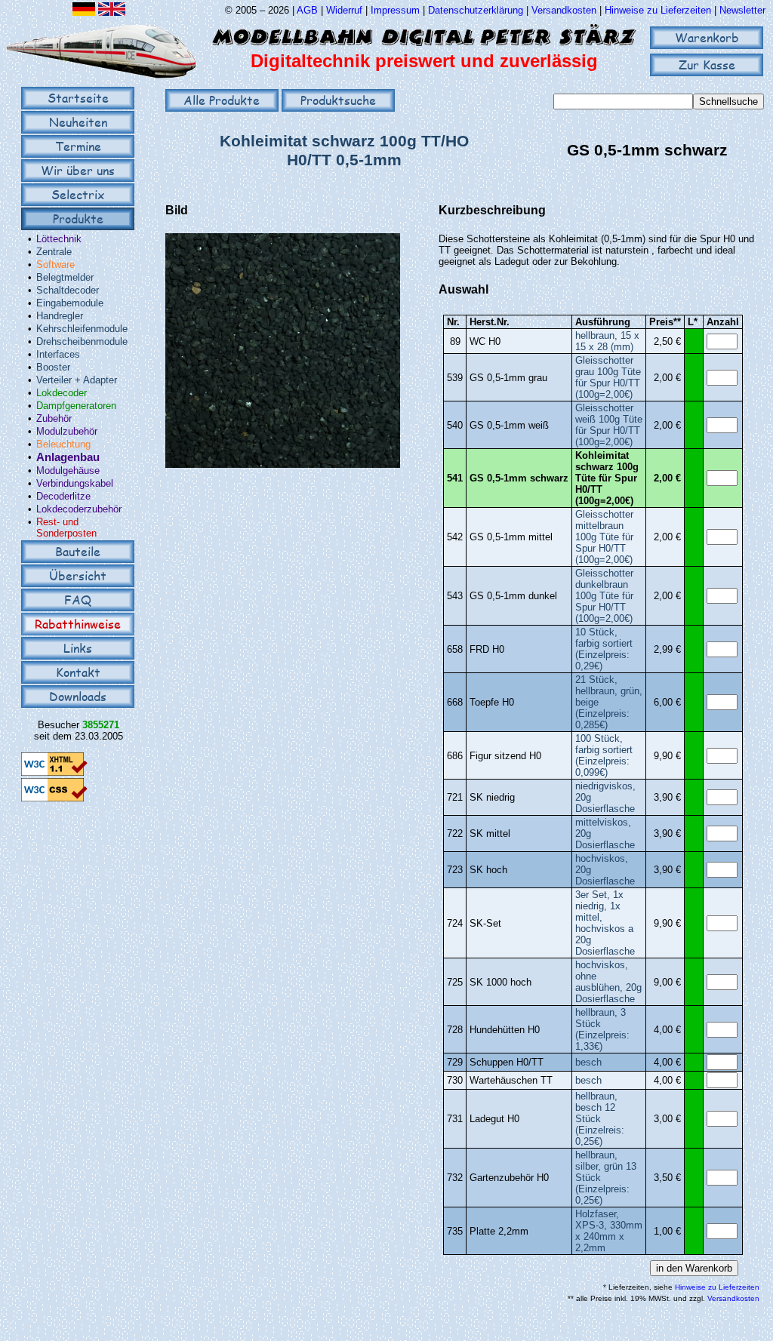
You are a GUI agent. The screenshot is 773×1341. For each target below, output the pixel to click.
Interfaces (58, 354)
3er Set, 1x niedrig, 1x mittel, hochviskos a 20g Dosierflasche (605, 923)
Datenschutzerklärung (475, 10)
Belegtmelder (65, 277)
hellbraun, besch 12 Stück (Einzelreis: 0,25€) (599, 1118)
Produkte (78, 218)
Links (77, 648)
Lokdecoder (61, 392)
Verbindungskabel (74, 483)
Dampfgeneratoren (76, 405)
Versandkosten (565, 10)
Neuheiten (78, 122)
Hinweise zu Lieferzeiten (658, 10)
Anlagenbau (68, 457)
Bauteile (77, 551)
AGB (307, 10)
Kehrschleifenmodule (82, 328)
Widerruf (344, 10)
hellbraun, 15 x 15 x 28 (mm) (607, 341)
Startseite (78, 97)
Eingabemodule (69, 303)
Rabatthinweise (78, 623)
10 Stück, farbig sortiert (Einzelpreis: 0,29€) (604, 649)
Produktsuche (338, 100)
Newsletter (742, 10)
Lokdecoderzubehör (79, 509)
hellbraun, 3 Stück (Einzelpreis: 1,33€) (602, 1029)
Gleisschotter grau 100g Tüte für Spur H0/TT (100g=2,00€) (608, 377)
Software (55, 264)
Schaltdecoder (67, 290)
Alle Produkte (221, 100)
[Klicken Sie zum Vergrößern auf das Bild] (282, 464)
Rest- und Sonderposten (66, 527)
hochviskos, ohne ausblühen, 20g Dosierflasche (608, 981)
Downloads (77, 696)
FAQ (77, 599)
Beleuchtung (63, 444)
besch (588, 1062)
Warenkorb (707, 37)
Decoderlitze (63, 496)
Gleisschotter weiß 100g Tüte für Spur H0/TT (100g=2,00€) (608, 425)
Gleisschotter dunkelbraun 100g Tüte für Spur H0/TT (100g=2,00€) (604, 595)
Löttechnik (59, 239)
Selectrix (77, 194)
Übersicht (77, 575)
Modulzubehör (66, 431)
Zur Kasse (707, 64)
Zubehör (54, 418)
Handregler (59, 315)
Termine (78, 146)
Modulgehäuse (68, 470)
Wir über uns (78, 170)
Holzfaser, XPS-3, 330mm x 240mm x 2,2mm (608, 1230)
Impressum (395, 10)
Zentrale (54, 251)
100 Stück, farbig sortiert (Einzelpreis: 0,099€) (604, 755)
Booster (53, 367)
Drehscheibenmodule (82, 341)
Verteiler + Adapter (76, 380)
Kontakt (78, 672)
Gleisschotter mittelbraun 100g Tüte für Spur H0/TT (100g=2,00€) (604, 537)
